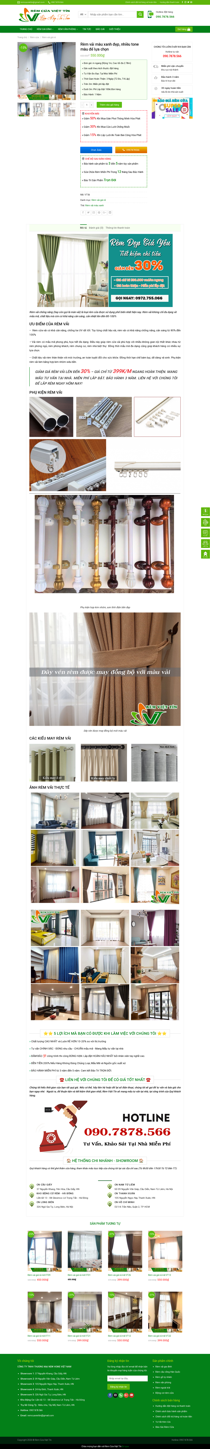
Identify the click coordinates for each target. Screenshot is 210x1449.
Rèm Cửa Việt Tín (43, 1440)
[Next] (72, 71)
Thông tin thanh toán (118, 227)
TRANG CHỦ (26, 29)
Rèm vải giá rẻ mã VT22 (159, 1336)
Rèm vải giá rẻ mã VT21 (79, 1336)
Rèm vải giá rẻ (49, 37)
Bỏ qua (125, 1446)
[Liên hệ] (205, 543)
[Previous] (21, 71)
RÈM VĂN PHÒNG (67, 29)
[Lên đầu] (205, 554)
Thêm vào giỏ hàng (109, 104)
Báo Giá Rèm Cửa (164, 1427)
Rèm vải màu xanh (94, 205)
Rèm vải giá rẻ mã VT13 (159, 1275)
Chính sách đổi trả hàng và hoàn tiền (141, 2)
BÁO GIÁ (100, 29)
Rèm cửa (34, 37)
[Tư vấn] (205, 532)
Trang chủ (22, 37)
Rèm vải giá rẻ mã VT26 (119, 1275)
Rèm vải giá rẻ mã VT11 (39, 1336)
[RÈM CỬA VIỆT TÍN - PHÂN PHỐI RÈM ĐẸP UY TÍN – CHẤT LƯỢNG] (45, 15)
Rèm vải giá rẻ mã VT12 (119, 1336)
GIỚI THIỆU (114, 29)
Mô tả (83, 227)
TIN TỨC (87, 29)
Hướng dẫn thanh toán (169, 2)
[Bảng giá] (205, 511)
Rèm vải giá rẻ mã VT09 (39, 1275)
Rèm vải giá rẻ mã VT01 (79, 1275)
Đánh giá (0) (96, 227)
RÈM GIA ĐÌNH (44, 29)
